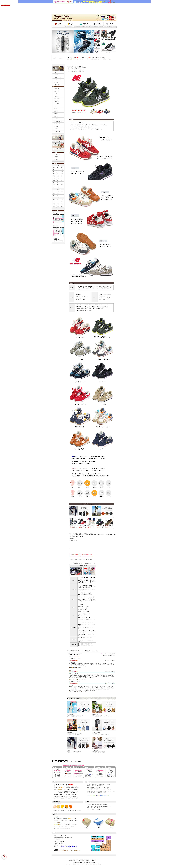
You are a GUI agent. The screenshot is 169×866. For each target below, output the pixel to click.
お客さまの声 (75, 860)
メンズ (75, 68)
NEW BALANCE (82, 67)
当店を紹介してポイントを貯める (85, 860)
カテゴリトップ (70, 66)
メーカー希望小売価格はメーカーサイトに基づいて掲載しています (83, 563)
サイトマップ (95, 860)
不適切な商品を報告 (88, 559)
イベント (75, 71)
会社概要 (70, 860)
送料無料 (80, 71)
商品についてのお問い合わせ (76, 559)
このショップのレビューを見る (109, 655)
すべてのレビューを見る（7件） (109, 653)
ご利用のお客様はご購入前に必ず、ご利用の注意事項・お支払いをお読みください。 (83, 650)
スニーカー (81, 66)
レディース (76, 66)
